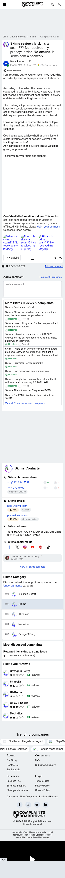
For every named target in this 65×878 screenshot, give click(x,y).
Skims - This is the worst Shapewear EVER (28, 391)
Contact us (12, 765)
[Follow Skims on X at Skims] (17, 547)
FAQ (37, 760)
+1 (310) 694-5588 (18, 483)
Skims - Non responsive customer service (27, 371)
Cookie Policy (42, 790)
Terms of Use (42, 781)
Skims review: (21, 44)
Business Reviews (48, 797)
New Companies (29, 797)
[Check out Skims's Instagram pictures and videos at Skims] (25, 547)
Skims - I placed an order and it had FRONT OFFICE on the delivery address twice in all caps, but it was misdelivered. (31, 338)
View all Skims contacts (32, 567)
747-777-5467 (15, 488)
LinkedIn (45, 805)
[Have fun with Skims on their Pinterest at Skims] (40, 547)
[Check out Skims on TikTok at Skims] (48, 547)
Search (52, 4)
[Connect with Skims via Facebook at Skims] (9, 547)
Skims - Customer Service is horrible (24, 363)
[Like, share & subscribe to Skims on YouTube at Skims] (32, 547)
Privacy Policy (42, 786)
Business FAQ (14, 781)
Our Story (12, 760)
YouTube (37, 805)
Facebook (19, 805)
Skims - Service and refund (19, 307)
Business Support (16, 786)
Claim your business (17, 790)
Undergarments (12, 586)
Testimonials (13, 770)
